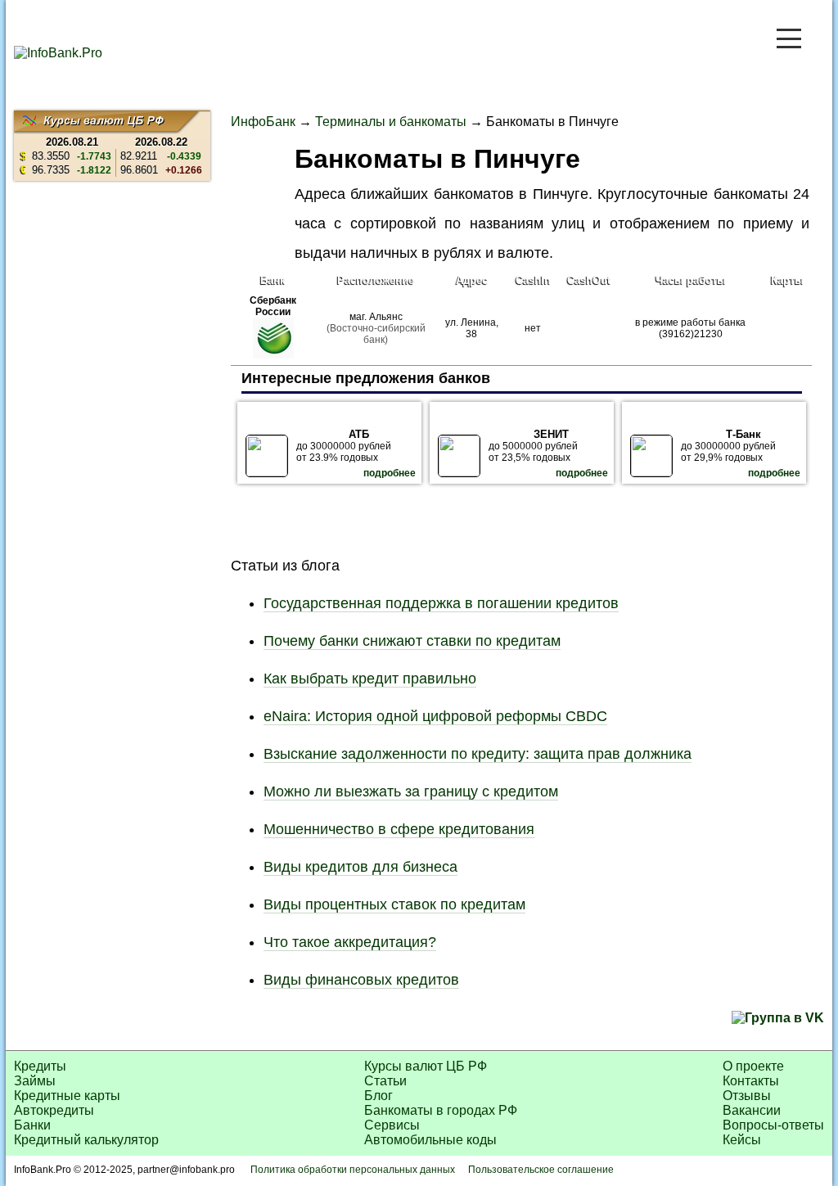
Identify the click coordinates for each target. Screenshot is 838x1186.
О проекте (753, 1066)
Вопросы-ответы (773, 1125)
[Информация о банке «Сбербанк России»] (273, 355)
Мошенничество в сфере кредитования (399, 829)
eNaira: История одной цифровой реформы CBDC (435, 716)
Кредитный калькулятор (86, 1140)
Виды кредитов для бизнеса (360, 867)
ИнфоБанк (263, 122)
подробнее (389, 473)
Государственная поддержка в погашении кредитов (441, 603)
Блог (378, 1096)
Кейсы (742, 1140)
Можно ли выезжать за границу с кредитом (411, 791)
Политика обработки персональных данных (352, 1169)
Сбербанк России (273, 306)
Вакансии (752, 1110)
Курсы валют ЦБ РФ (425, 1066)
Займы (35, 1081)
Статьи (385, 1081)
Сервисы (392, 1125)
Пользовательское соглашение (541, 1169)
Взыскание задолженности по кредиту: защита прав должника (478, 754)
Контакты (751, 1081)
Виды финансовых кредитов (361, 980)
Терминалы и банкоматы (390, 122)
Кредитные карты (67, 1096)
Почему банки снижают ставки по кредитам (412, 641)
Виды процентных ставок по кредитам (394, 904)
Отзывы (747, 1096)
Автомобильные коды (430, 1140)
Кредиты (40, 1066)
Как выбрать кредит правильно (370, 678)
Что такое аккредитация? (350, 942)
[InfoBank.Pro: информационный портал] (58, 53)
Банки (32, 1125)
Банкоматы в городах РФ (440, 1110)
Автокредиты (54, 1110)
